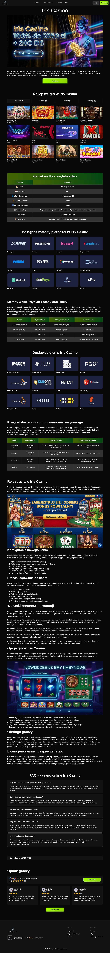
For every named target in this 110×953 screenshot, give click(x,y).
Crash (66, 101)
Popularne (17, 101)
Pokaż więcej (55, 909)
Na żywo (41, 101)
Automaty (90, 101)
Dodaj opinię (92, 879)
